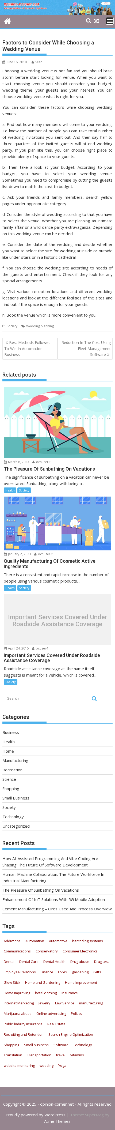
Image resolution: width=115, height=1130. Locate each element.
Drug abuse (79, 961)
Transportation (39, 1055)
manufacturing (91, 1003)
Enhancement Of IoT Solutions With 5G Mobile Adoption (53, 899)
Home (8, 751)
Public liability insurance (23, 1024)
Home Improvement (81, 982)
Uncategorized (16, 826)
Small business (36, 1044)
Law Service (64, 1003)
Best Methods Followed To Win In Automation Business (27, 348)
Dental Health (54, 961)
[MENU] (110, 21)
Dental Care (29, 961)
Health (10, 490)
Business (10, 732)
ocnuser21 (43, 462)
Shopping (10, 788)
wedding (46, 1065)
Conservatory (47, 951)
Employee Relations (20, 972)
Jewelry (44, 1003)
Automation (34, 940)
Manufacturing (15, 760)
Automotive (58, 940)
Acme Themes (57, 1121)
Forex (62, 972)
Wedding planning (40, 326)
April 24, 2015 (18, 648)
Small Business (15, 798)
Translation (13, 1055)
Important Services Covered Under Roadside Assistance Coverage (57, 621)
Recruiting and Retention (24, 1034)
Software (60, 1044)
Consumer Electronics (80, 951)
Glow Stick (12, 982)
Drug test (101, 961)
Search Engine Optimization (70, 1034)
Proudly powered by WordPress (36, 1114)
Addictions (12, 940)
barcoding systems (87, 940)
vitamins (77, 1055)
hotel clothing (46, 992)
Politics (76, 1013)
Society (12, 326)
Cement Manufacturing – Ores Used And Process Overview (57, 908)
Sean (39, 62)
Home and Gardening (42, 982)
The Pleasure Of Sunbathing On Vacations (40, 890)
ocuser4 (41, 648)
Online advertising (51, 1013)
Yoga (62, 1065)
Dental (9, 961)
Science (9, 779)
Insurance (70, 992)
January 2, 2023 (19, 554)
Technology (13, 816)
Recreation (12, 769)
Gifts (97, 972)
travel (61, 1055)
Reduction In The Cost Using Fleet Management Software (86, 348)
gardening (80, 972)
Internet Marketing (19, 1003)
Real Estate (56, 1024)
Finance (47, 972)
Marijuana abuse (18, 1013)
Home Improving (17, 992)
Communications (17, 951)
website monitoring (19, 1065)
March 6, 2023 (18, 462)
